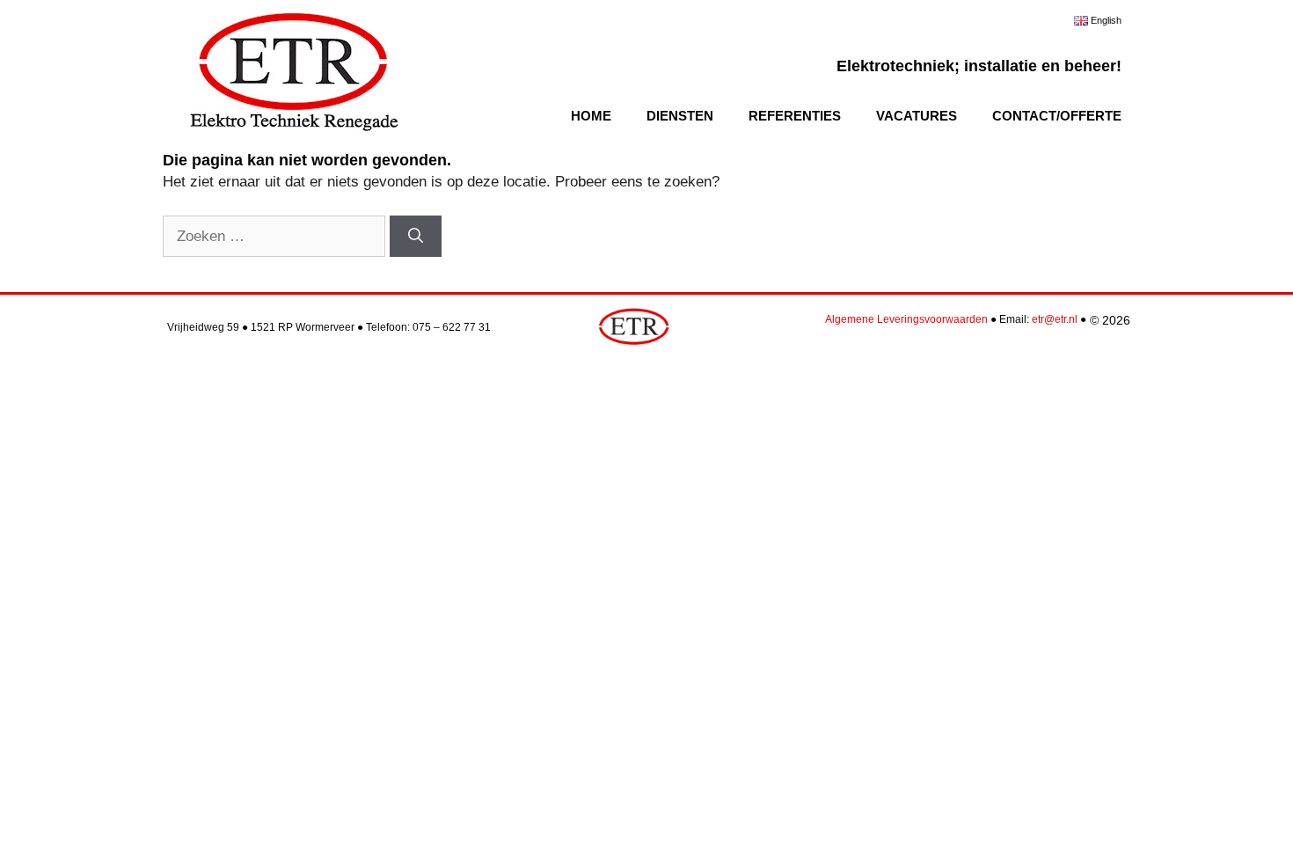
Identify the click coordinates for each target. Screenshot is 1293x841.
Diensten (679, 115)
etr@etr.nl (1055, 319)
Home (591, 115)
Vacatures (916, 115)
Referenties (795, 115)
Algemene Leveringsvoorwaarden (906, 319)
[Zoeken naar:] (276, 236)
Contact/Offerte (1056, 115)
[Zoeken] (416, 237)
